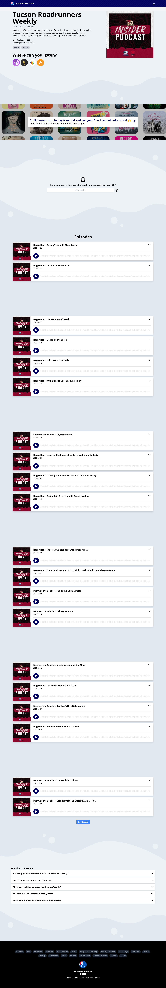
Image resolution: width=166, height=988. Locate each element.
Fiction (146, 952)
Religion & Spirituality (88, 952)
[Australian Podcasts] (83, 964)
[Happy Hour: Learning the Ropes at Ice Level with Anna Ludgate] (22, 461)
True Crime (53, 956)
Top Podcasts (78, 977)
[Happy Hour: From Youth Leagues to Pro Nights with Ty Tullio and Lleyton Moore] (22, 576)
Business (49, 952)
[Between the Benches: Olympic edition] (22, 440)
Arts (28, 952)
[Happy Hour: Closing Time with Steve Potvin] (22, 251)
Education (38, 952)
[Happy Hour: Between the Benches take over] (22, 732)
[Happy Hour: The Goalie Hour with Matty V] (22, 691)
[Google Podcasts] (32, 63)
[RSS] (40, 63)
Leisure (73, 956)
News (64, 956)
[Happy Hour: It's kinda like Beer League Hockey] (22, 386)
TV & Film (135, 952)
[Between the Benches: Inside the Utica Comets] (22, 596)
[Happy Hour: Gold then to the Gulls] (22, 366)
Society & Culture (108, 952)
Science (114, 956)
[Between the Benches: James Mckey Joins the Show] (22, 671)
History (42, 956)
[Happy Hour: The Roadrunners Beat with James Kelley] (22, 555)
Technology (123, 952)
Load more (83, 822)
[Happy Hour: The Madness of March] (22, 325)
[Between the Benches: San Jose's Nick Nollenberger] (22, 712)
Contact (97, 977)
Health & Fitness (100, 956)
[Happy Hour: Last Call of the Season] (22, 271)
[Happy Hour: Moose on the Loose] (22, 345)
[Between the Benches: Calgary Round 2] (22, 617)
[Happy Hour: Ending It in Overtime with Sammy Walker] (22, 502)
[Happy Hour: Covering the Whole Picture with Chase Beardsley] (22, 481)
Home (68, 977)
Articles (89, 977)
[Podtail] (24, 63)
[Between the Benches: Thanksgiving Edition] (22, 786)
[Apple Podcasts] (16, 63)
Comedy (19, 952)
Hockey (25, 47)
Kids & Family (62, 952)
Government (85, 956)
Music (74, 952)
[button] (154, 3)
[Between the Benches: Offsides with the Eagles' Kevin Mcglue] (22, 806)
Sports (16, 47)
